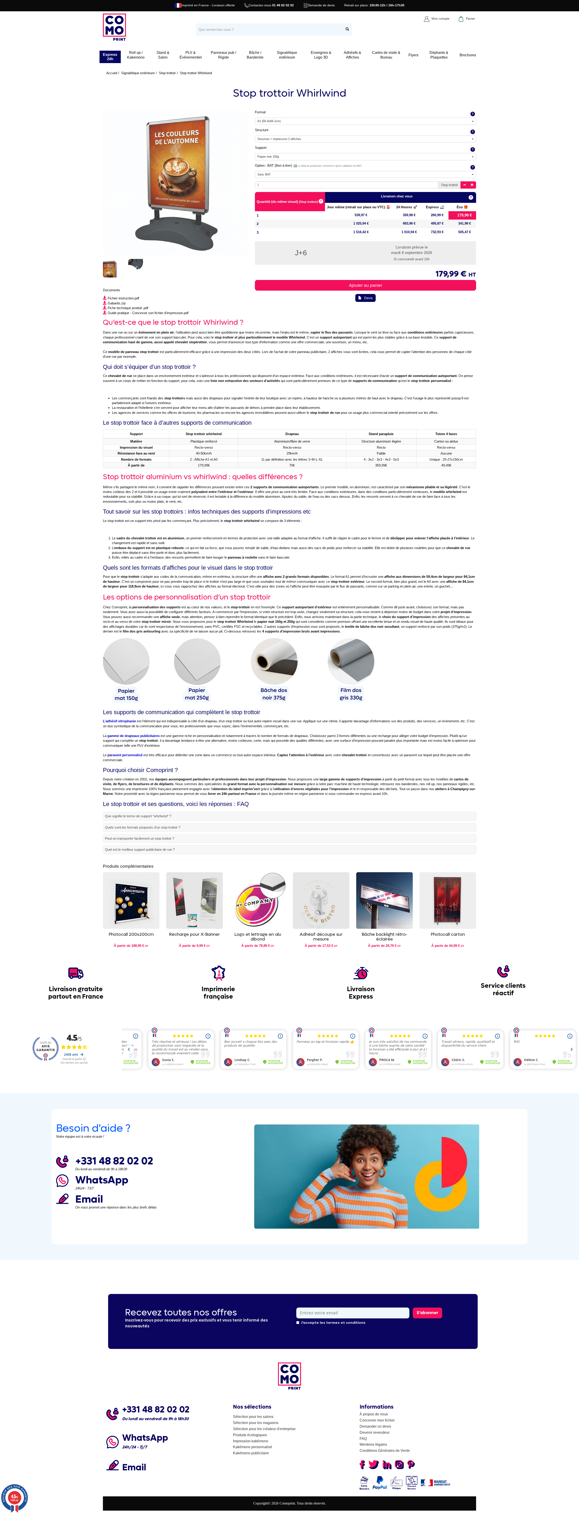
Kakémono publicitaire (251, 1453)
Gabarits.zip (117, 303)
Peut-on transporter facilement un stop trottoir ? (139, 838)
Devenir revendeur (374, 1432)
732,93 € (437, 232)
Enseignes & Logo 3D (321, 55)
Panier (470, 18)
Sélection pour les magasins (255, 1423)
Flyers (413, 55)
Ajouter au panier (365, 285)
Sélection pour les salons (253, 1417)
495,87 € (437, 223)
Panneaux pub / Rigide (223, 55)
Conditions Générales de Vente (385, 1450)
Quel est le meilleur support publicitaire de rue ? (140, 849)
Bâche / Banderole (255, 55)
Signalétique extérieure (287, 55)
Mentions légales (373, 1444)
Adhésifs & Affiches (352, 55)
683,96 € (409, 223)
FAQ (363, 1439)
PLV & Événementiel (191, 55)
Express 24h (110, 57)
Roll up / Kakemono (136, 55)
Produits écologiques (250, 1435)
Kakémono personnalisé (252, 1447)
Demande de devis (321, 5)
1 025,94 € (361, 223)
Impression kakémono (250, 1441)
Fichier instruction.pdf (123, 298)
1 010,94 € (409, 232)
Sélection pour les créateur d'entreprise (264, 1429)
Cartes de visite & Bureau (386, 55)
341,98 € (464, 223)
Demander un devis (375, 1426)
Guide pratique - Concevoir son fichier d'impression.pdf (148, 313)
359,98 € (409, 215)
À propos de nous (374, 1414)
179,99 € (464, 215)
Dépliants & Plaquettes (439, 55)
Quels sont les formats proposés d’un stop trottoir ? (142, 827)
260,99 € (437, 215)
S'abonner (427, 1312)
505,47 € (464, 232)
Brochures (468, 55)
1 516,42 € (361, 232)
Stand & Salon (163, 55)
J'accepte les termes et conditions (333, 1322)
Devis (368, 298)
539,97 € (361, 215)
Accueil (111, 73)
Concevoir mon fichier (377, 1420)
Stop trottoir (167, 73)
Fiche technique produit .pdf (128, 308)
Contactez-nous (271, 5)
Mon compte (440, 18)
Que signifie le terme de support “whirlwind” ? (138, 816)
